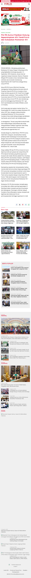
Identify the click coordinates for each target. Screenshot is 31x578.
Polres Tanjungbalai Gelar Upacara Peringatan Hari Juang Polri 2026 (20, 268)
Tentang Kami (15, 572)
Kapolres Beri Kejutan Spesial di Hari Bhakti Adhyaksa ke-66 (19, 275)
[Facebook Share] (17, 205)
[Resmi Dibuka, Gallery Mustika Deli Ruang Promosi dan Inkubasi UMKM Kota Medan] (23, 245)
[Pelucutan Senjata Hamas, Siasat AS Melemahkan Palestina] (15, 470)
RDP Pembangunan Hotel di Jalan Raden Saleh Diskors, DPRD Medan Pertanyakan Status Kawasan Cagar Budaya (19, 557)
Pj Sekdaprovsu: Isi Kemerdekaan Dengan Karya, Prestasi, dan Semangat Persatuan (20, 391)
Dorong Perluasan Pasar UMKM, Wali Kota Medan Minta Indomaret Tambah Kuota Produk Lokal (19, 303)
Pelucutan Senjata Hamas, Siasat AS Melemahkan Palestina (13, 531)
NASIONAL (8, 32)
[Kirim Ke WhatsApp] (29, 205)
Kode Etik (6, 570)
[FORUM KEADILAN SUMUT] (8, 4)
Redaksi (25, 570)
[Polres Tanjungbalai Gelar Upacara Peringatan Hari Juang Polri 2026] (6, 269)
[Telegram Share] (26, 205)
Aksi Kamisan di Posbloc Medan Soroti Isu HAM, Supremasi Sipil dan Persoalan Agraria (19, 350)
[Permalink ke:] (2, 42)
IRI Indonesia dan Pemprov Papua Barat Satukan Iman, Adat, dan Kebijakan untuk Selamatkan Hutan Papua (15, 337)
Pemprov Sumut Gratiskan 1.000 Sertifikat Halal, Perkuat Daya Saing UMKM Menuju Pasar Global (19, 289)
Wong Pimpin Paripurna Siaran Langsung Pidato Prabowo (17, 549)
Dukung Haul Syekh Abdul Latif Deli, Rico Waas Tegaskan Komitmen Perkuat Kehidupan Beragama (20, 296)
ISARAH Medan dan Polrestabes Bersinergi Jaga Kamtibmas (7, 252)
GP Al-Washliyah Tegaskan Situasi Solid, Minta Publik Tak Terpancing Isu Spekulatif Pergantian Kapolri (20, 357)
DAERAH (3, 32)
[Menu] (2, 4)
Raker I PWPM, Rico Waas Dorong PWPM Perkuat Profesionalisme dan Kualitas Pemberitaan (22, 237)
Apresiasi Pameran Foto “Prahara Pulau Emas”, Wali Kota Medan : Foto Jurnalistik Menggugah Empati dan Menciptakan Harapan (7, 237)
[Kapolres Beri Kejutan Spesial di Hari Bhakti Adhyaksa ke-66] (6, 276)
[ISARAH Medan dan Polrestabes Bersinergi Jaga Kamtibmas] (8, 245)
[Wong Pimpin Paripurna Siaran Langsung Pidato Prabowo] (15, 545)
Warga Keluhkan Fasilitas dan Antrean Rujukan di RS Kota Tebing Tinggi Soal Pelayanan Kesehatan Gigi (8, 222)
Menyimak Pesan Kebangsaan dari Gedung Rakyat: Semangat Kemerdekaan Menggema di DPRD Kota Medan (20, 540)
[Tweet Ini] (20, 205)
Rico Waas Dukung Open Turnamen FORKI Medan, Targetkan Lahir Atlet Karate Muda (13, 385)
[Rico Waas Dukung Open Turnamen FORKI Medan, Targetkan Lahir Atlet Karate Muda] (15, 374)
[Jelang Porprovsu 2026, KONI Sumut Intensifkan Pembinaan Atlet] (5, 398)
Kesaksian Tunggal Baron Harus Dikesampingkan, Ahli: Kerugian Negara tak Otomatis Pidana (22, 222)
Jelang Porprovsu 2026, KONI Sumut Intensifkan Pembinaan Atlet (19, 398)
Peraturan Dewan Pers (15, 570)
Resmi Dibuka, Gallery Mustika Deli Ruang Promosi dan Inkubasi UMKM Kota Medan (21, 252)
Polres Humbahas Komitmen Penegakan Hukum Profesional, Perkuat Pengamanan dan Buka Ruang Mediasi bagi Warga (19, 282)
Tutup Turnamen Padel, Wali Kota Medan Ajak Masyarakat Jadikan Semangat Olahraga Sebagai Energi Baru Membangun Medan (19, 405)
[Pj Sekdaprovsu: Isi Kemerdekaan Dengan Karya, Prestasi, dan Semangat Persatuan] (5, 391)
